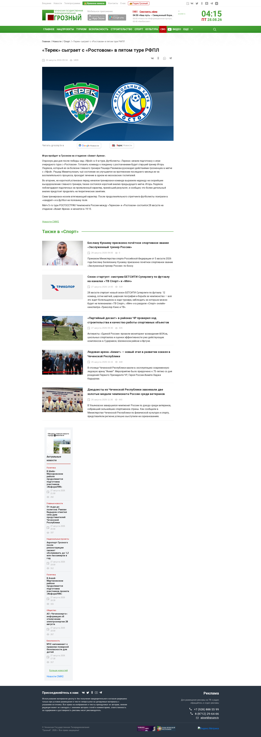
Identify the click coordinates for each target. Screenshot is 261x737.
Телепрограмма (72, 3)
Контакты (113, 3)
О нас (123, 3)
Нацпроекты (65, 29)
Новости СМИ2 (50, 221)
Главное (48, 29)
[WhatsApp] (164, 60)
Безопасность (98, 29)
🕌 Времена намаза (94, 3)
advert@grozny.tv (210, 717)
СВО (162, 29)
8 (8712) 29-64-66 (207, 714)
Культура (151, 29)
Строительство (121, 29)
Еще (186, 29)
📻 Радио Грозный (139, 3)
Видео (177, 29)
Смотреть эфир (148, 11)
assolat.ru (181, 14)
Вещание (46, 3)
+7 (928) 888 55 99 (206, 709)
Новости (58, 3)
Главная (46, 41)
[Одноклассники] (158, 60)
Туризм (81, 29)
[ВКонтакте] (152, 60)
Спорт (139, 29)
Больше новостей (58, 670)
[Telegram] (170, 60)
